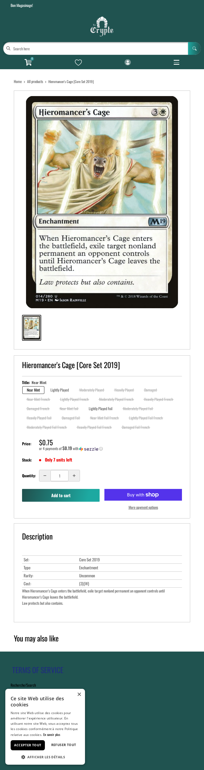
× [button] (79, 695)
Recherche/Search (23, 685)
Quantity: (29, 475)
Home (18, 81)
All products (35, 81)
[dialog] (45, 727)
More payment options (143, 507)
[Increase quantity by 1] (74, 475)
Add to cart (61, 495)
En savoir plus (51, 734)
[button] (110, 448)
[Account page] (128, 62)
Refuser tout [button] (63, 745)
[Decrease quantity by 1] (44, 475)
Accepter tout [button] (27, 745)
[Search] (194, 48)
